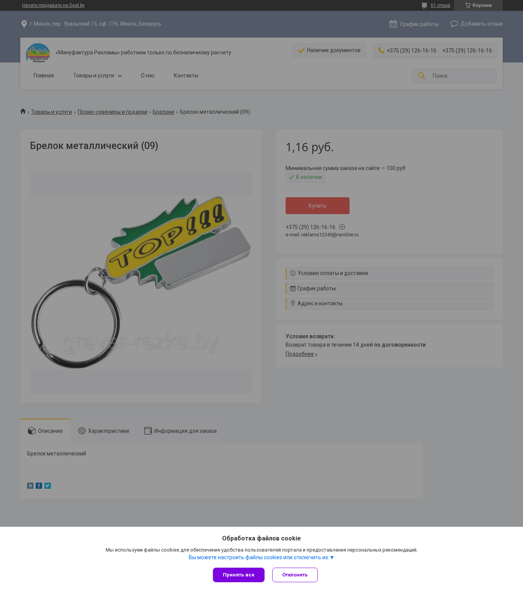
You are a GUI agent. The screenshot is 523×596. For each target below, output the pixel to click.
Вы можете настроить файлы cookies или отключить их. (259, 557)
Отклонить (295, 575)
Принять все (239, 575)
